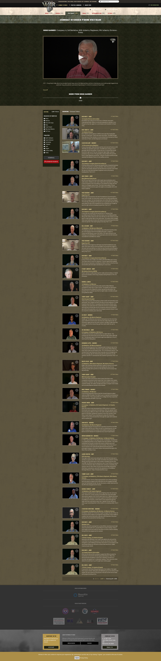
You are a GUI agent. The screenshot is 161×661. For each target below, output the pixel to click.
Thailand (47, 144)
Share (45, 90)
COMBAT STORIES (62, 5)
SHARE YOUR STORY (96, 9)
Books (89, 643)
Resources (71, 643)
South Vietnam (49, 140)
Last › (102, 579)
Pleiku (47, 152)
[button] (80, 57)
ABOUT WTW (88, 5)
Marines (47, 120)
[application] (80, 57)
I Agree (77, 657)
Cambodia (48, 142)
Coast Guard (48, 127)
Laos (46, 146)
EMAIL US (110, 647)
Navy (46, 125)
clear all (51, 157)
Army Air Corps (49, 122)
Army (46, 118)
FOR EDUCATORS (154, 5)
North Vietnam (49, 138)
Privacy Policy (84, 658)
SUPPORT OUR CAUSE (112, 9)
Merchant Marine (50, 129)
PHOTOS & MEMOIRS (76, 5)
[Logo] (113, 40)
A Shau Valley (49, 150)
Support (51, 647)
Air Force (47, 131)
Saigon (47, 148)
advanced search (52, 161)
